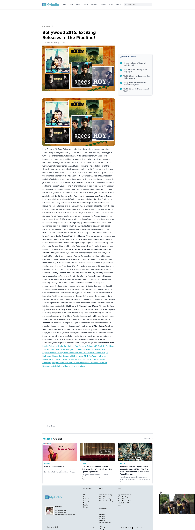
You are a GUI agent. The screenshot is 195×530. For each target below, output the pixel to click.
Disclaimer (96, 528)
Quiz (111, 5)
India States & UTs (123, 503)
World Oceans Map (105, 499)
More (117, 5)
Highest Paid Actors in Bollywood (81, 346)
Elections (103, 5)
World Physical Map (105, 497)
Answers (102, 516)
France (85, 503)
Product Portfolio (126, 528)
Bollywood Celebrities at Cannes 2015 (89, 352)
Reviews (94, 5)
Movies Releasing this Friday (54, 346)
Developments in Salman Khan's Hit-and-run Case (63, 366)
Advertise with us (139, 528)
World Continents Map (106, 501)
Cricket (85, 5)
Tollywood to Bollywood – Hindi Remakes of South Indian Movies (79, 362)
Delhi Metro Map (123, 497)
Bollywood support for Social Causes (58, 359)
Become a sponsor (105, 522)
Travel (64, 5)
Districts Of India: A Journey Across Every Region (134, 70)
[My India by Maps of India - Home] (50, 4)
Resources (103, 508)
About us (102, 514)
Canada (85, 497)
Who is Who (121, 499)
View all (147, 439)
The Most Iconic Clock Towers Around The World (135, 90)
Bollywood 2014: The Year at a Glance (90, 356)
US (84, 495)
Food (71, 5)
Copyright (50, 527)
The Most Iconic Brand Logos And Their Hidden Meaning (135, 77)
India (78, 5)
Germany (86, 501)
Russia (85, 505)
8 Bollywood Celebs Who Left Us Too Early (83, 349)
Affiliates (102, 520)
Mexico (85, 507)
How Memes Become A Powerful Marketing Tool (133, 64)
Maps (119, 505)
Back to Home (49, 426)
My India (102, 518)
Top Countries (87, 489)
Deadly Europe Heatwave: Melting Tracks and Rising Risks (133, 83)
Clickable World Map (105, 495)
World (101, 489)
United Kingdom (88, 499)
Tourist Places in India (124, 501)
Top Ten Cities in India (124, 495)
